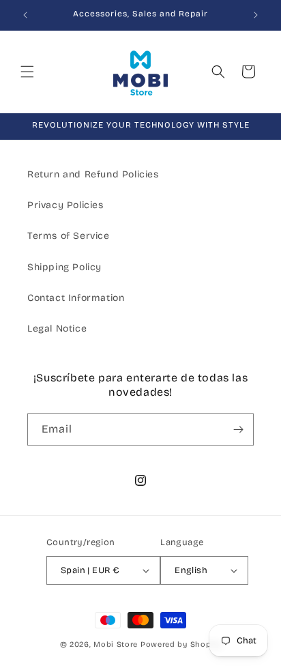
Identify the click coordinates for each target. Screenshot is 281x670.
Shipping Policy (64, 267)
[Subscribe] (238, 429)
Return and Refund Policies (93, 174)
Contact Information (75, 298)
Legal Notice (57, 328)
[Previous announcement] (25, 15)
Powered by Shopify (181, 644)
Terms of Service (68, 236)
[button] (27, 72)
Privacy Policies (65, 205)
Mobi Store (115, 644)
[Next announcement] (256, 15)
